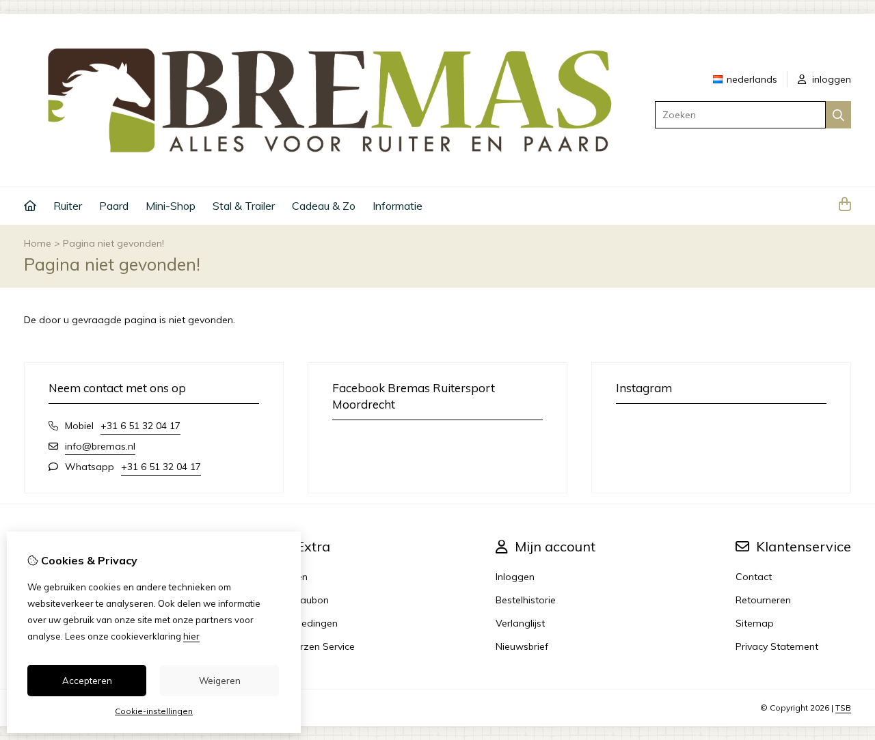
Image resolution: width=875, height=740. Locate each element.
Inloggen (515, 577)
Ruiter (67, 206)
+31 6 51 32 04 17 (140, 426)
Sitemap (755, 623)
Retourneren (763, 600)
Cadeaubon (302, 600)
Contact (754, 577)
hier (191, 636)
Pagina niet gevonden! (113, 243)
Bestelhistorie (526, 600)
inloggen (830, 79)
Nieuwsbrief (522, 646)
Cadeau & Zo (323, 206)
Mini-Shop (171, 206)
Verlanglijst (520, 623)
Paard (114, 206)
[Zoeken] (838, 114)
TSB (843, 707)
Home (37, 243)
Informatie (397, 206)
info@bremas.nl (100, 446)
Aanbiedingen (306, 623)
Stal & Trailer (244, 206)
